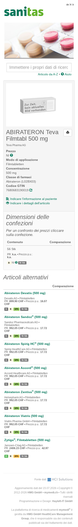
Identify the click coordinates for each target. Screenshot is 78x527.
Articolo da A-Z (48, 74)
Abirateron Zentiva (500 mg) (25, 392)
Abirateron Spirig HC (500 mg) (27, 344)
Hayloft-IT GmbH (62, 501)
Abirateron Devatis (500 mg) (25, 293)
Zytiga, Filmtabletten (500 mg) (27, 440)
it (73, 4)
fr (71, 4)
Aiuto (68, 74)
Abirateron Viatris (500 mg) (24, 416)
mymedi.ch (51, 492)
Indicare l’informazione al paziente (33, 199)
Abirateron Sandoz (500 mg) (25, 317)
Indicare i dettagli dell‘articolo (30, 203)
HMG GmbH (35, 492)
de (67, 4)
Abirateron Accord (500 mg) (25, 368)
